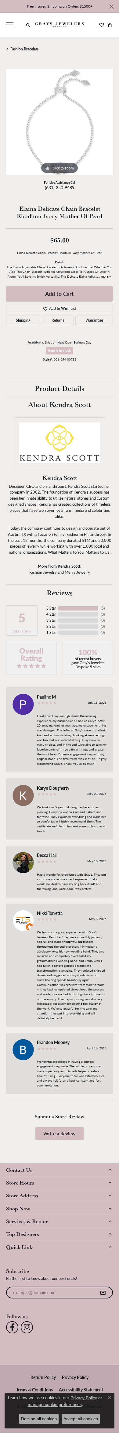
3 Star (51, 620)
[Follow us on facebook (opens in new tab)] (12, 1327)
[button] (28, 25)
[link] (20, 25)
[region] (59, 122)
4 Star (51, 614)
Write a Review (59, 1133)
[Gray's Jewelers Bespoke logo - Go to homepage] (59, 25)
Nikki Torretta (50, 913)
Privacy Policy (75, 1377)
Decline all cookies (39, 1418)
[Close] (111, 6)
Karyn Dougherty (53, 788)
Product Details (59, 388)
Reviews (60, 592)
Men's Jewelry (77, 572)
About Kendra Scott (59, 404)
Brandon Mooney (53, 1042)
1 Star (51, 632)
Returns (58, 320)
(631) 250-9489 (59, 187)
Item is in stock (59, 350)
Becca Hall (46, 855)
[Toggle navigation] (9, 24)
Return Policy (43, 1377)
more (105, 276)
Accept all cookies (80, 1418)
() (103, 608)
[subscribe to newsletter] (102, 1292)
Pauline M (46, 697)
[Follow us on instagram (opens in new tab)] (27, 1327)
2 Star (51, 626)
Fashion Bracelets (24, 49)
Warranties (94, 320)
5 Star (51, 608)
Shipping (23, 320)
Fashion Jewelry (43, 572)
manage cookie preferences (55, 1404)
